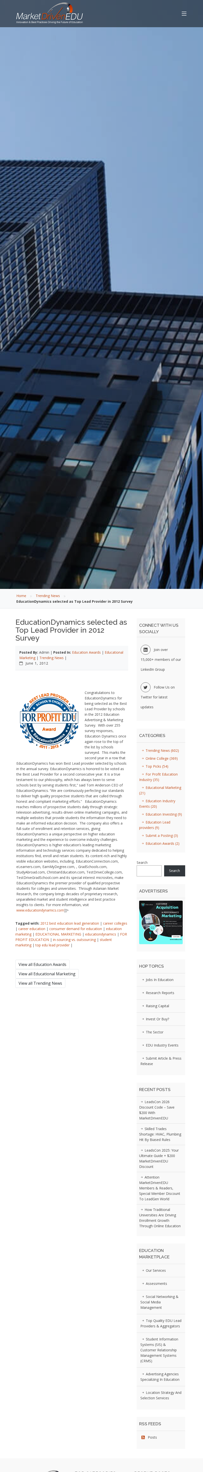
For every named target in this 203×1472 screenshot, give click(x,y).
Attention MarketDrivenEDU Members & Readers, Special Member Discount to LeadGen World (159, 1188)
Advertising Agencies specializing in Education (159, 1377)
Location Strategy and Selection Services (160, 1395)
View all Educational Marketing (47, 974)
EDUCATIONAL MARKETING (58, 934)
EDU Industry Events (161, 1045)
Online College (161, 758)
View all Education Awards (42, 964)
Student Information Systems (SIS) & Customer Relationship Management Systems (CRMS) (159, 1350)
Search (142, 862)
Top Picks (156, 766)
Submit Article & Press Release (160, 1061)
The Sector (154, 1032)
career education (31, 928)
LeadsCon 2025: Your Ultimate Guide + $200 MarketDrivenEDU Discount (159, 1158)
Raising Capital (157, 1006)
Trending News (48, 595)
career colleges (115, 923)
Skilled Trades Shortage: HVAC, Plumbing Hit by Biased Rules (160, 1134)
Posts (151, 1437)
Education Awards (86, 652)
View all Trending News (40, 983)
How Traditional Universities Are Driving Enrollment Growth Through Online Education (160, 1217)
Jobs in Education (159, 979)
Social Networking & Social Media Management (159, 1302)
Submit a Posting (161, 835)
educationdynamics (100, 934)
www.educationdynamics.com (40, 910)
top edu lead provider (52, 945)
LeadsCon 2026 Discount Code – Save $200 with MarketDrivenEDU (157, 1109)
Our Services (155, 1270)
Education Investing (163, 814)
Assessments (156, 1283)
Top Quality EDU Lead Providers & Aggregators (160, 1323)
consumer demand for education (75, 928)
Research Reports (159, 992)
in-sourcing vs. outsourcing (74, 939)
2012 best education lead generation (69, 923)
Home (21, 595)
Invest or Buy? (157, 1019)
